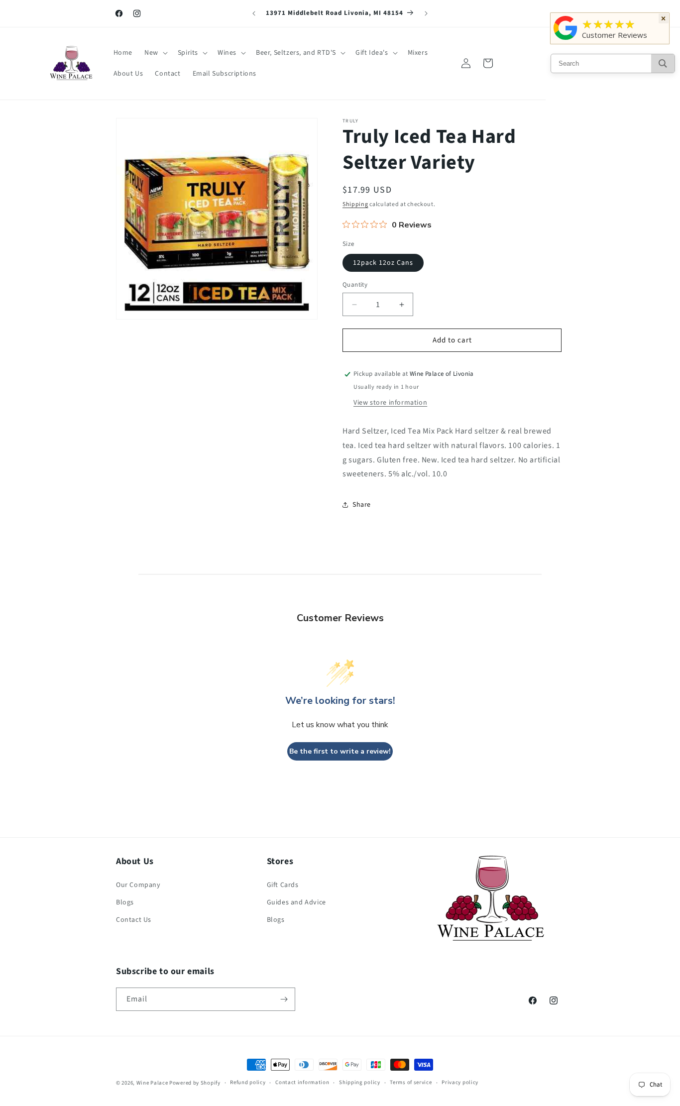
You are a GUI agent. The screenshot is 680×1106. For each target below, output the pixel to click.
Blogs (125, 902)
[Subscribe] (284, 999)
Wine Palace (152, 1083)
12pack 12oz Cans (383, 263)
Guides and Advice (296, 902)
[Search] (663, 63)
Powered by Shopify (195, 1083)
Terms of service (411, 1082)
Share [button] (361, 505)
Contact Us (133, 920)
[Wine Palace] (565, 39)
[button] (155, 52)
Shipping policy (359, 1082)
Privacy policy (460, 1082)
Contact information (302, 1082)
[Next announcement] (426, 13)
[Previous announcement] (254, 13)
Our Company (138, 885)
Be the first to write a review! (340, 751)
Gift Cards (283, 885)
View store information (390, 403)
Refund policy (247, 1082)
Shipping (355, 204)
